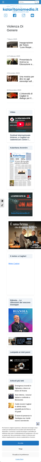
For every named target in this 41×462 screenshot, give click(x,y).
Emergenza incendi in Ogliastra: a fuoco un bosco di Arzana (23, 388)
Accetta (20, 443)
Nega (20, 449)
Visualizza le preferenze (20, 454)
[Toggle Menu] (3, 2)
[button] (38, 424)
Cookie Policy (19, 459)
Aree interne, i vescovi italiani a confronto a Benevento (23, 397)
